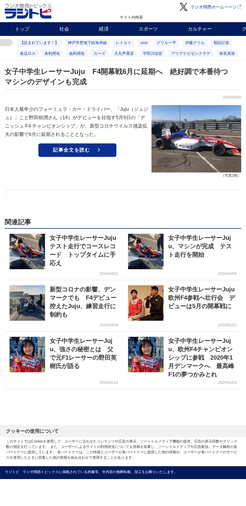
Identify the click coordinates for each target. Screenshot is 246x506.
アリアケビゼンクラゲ (190, 53)
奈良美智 (227, 53)
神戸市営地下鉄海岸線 (87, 42)
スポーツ (148, 28)
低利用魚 (77, 53)
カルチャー (200, 28)
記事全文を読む (71, 149)
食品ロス (27, 53)
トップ (22, 28)
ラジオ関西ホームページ (213, 7)
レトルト (123, 42)
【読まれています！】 (39, 42)
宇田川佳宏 (152, 53)
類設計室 (221, 42)
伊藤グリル (195, 42)
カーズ (99, 53)
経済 (104, 28)
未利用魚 (52, 53)
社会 (64, 28)
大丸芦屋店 (124, 53)
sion (144, 42)
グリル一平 (166, 42)
